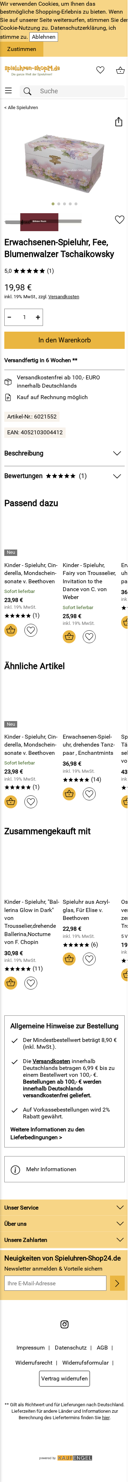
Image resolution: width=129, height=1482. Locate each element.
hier (106, 1417)
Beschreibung (23, 453)
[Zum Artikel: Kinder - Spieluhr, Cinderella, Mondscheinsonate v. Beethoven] (31, 537)
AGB (102, 1347)
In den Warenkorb (64, 340)
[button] (118, 122)
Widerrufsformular (85, 1362)
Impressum (30, 1347)
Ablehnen (44, 36)
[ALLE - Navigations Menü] (8, 90)
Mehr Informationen (51, 1169)
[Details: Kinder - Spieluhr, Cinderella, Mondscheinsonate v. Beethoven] (11, 553)
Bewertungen (45, 476)
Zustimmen (21, 49)
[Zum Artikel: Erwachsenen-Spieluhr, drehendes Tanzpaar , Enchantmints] (90, 708)
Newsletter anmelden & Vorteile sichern (53, 1268)
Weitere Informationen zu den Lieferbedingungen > (47, 1133)
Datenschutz (71, 1347)
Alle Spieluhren (23, 107)
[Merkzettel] (100, 70)
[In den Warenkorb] (10, 630)
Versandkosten (63, 296)
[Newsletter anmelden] (117, 1283)
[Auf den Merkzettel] (119, 219)
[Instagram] (64, 1324)
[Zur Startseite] (32, 70)
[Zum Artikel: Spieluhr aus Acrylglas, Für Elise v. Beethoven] (90, 873)
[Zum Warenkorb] (120, 70)
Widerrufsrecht (33, 1362)
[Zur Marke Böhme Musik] (43, 222)
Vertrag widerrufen (64, 1378)
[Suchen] (29, 91)
